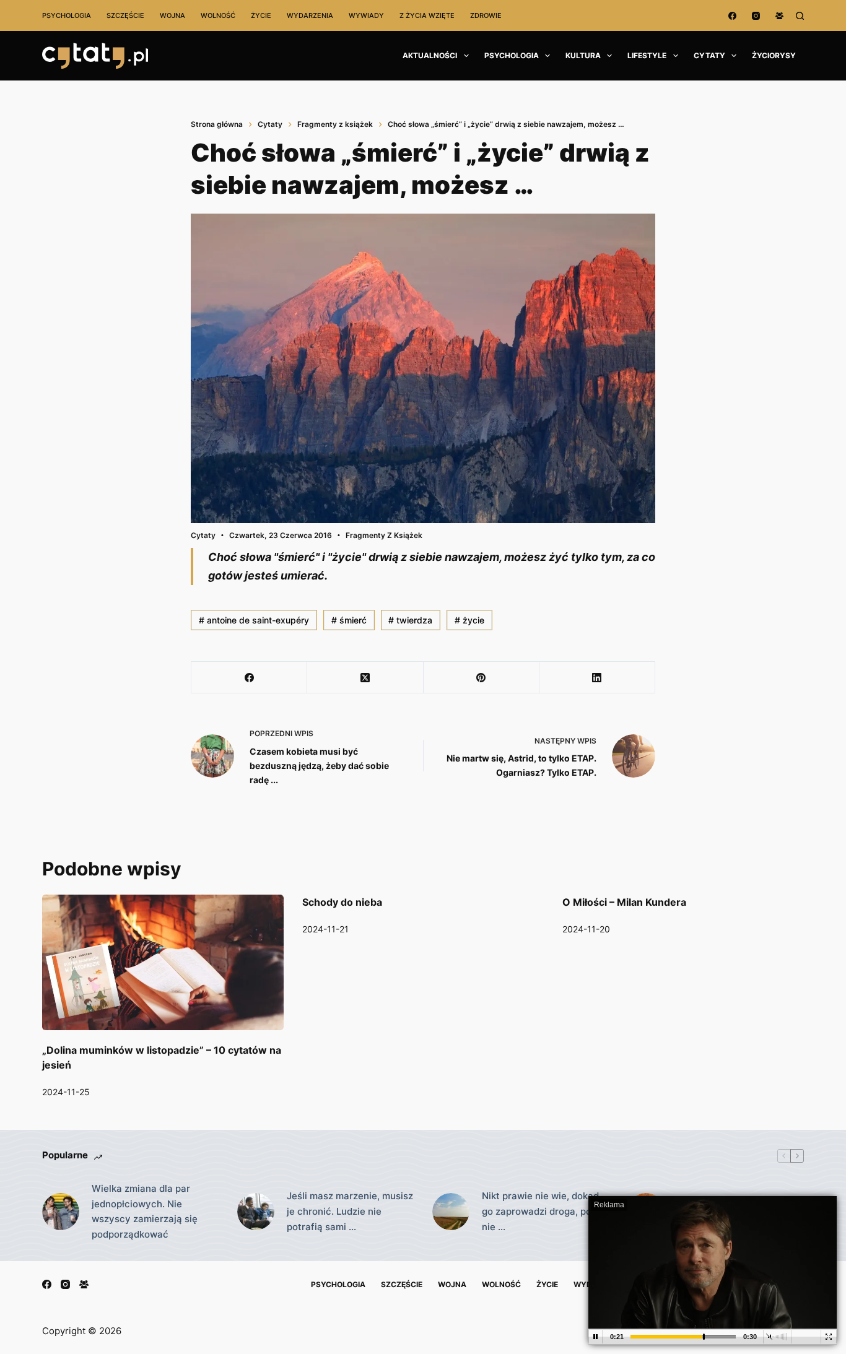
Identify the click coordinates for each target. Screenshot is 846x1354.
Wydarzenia (310, 15)
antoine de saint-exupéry (254, 620)
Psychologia (66, 15)
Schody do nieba (342, 902)
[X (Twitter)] (365, 677)
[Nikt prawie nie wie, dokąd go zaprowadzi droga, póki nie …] (450, 1211)
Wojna (172, 15)
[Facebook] (732, 16)
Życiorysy (774, 55)
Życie (261, 15)
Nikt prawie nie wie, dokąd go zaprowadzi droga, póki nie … (540, 1211)
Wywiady (366, 15)
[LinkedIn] (597, 677)
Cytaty (709, 55)
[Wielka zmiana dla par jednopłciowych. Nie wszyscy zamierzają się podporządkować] (60, 1211)
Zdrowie (486, 15)
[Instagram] (756, 16)
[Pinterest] (481, 677)
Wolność (218, 15)
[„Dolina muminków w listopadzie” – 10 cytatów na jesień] (163, 962)
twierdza (410, 620)
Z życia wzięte (427, 15)
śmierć (349, 620)
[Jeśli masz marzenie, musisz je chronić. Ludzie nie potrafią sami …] (255, 1211)
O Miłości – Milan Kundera (624, 902)
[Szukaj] (800, 16)
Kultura (583, 55)
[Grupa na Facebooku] (779, 16)
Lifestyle (646, 55)
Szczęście (125, 15)
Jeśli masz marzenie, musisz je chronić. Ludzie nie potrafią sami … (350, 1211)
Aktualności (430, 55)
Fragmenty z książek (384, 535)
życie (469, 620)
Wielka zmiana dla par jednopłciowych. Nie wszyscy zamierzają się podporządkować (145, 1211)
